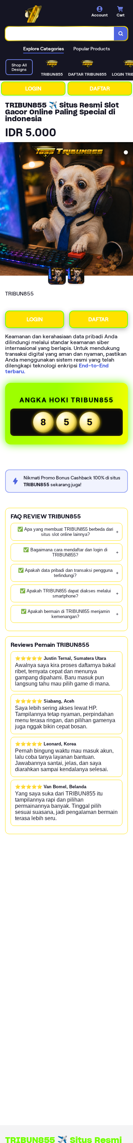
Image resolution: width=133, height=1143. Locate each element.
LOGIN (33, 88)
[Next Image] (127, 210)
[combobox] (59, 33)
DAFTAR (100, 88)
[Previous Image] (5, 210)
